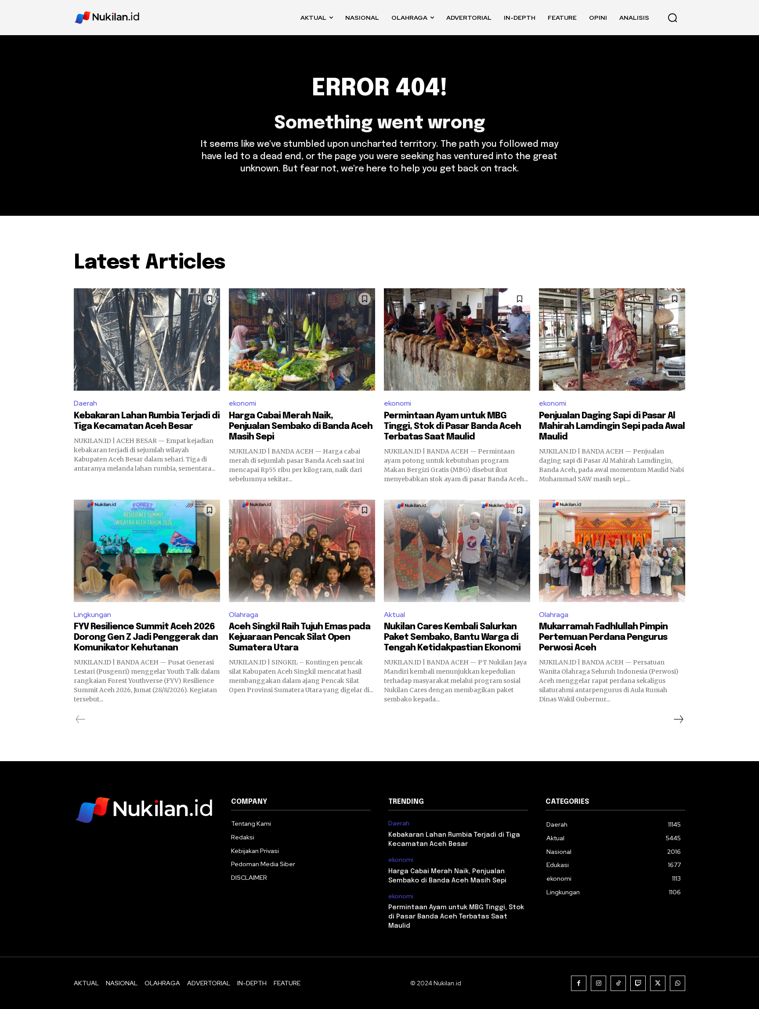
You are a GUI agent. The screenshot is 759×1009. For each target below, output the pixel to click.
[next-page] (678, 719)
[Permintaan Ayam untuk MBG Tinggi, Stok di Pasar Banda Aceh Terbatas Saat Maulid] (457, 339)
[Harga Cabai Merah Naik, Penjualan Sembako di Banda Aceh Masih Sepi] (302, 339)
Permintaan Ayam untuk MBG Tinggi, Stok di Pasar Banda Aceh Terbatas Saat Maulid (452, 426)
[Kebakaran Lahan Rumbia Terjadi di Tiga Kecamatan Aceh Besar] (147, 339)
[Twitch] (638, 983)
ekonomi (242, 403)
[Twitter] (657, 983)
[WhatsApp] (677, 983)
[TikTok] (618, 983)
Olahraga (243, 614)
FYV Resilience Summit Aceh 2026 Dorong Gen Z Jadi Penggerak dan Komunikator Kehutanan (146, 637)
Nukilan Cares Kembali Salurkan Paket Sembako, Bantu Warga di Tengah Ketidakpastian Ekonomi (452, 637)
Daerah (85, 403)
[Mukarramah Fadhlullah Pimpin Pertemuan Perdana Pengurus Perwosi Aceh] (612, 551)
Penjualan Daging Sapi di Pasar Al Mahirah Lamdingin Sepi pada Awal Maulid (612, 426)
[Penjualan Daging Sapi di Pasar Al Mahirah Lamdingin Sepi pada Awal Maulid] (612, 339)
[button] (672, 17)
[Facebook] (578, 983)
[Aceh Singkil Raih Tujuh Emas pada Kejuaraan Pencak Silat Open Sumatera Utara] (302, 551)
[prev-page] (80, 719)
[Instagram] (598, 983)
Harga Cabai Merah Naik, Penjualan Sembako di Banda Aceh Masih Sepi (300, 426)
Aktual (394, 614)
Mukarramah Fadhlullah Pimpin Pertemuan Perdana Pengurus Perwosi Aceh (603, 637)
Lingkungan (92, 614)
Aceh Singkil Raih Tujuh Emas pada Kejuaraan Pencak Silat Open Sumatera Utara (299, 637)
